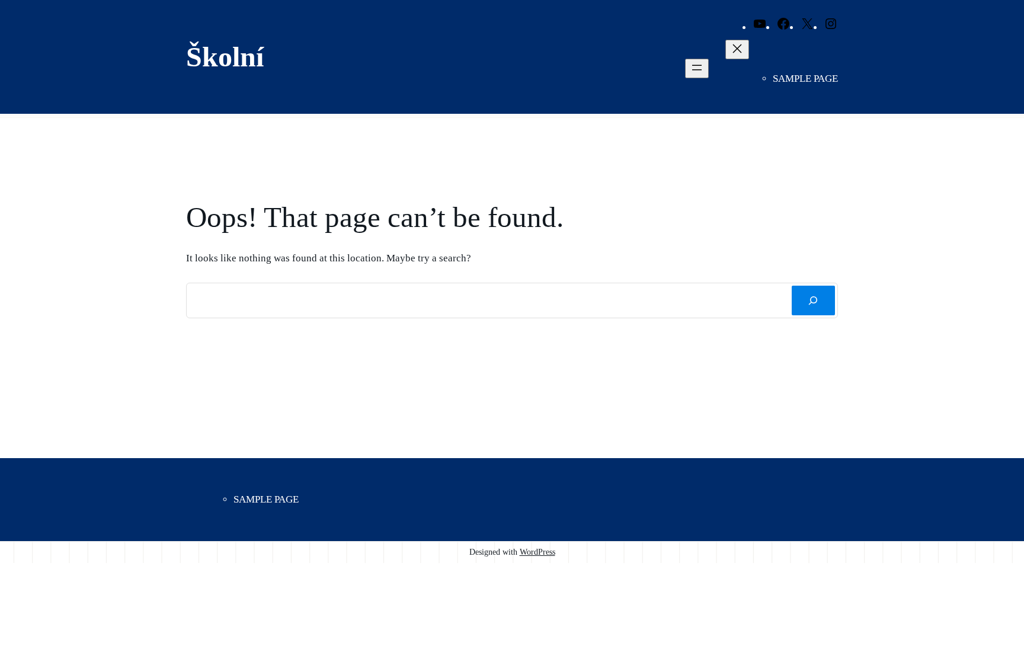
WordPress (537, 552)
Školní (225, 56)
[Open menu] (697, 68)
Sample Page (805, 78)
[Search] (813, 301)
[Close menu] (737, 49)
